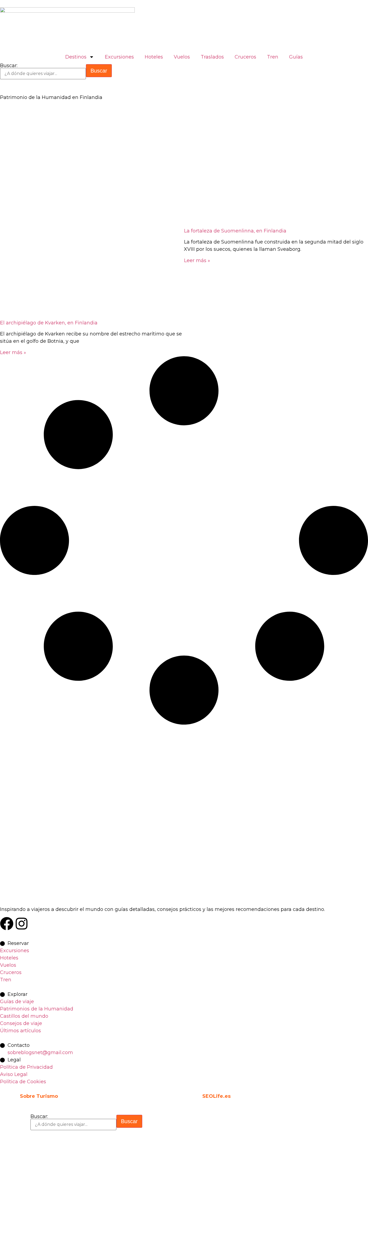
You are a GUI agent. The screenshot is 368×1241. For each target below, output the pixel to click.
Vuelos (182, 57)
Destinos (75, 57)
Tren (272, 57)
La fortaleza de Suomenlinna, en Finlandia (235, 231)
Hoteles (154, 57)
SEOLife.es (216, 1096)
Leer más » (13, 352)
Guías (296, 57)
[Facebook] (6, 923)
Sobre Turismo (39, 1096)
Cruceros (245, 57)
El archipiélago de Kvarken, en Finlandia (49, 323)
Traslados (212, 57)
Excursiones (119, 57)
